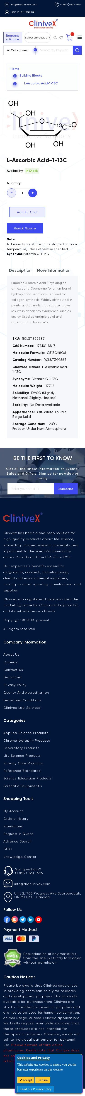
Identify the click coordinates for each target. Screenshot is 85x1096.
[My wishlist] (61, 36)
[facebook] (6, 919)
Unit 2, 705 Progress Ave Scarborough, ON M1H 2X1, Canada (47, 895)
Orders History (16, 818)
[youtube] (38, 919)
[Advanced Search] (55, 36)
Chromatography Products (26, 740)
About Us (11, 654)
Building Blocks (30, 75)
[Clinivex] (42, 24)
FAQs (7, 849)
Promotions (13, 826)
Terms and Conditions (22, 700)
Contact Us (13, 670)
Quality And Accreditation (26, 692)
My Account (13, 811)
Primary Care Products (23, 763)
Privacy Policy (15, 685)
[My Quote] (69, 37)
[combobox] (54, 50)
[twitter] (22, 919)
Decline (43, 1080)
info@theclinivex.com (23, 4)
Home (14, 69)
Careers (10, 662)
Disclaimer (12, 677)
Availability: (15, 170)
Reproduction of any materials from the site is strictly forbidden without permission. (52, 958)
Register (29, 11)
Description (20, 270)
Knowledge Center (19, 856)
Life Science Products (22, 755)
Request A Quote (18, 834)
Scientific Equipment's (22, 786)
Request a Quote (12, 37)
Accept (27, 1080)
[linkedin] (30, 919)
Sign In (15, 12)
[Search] (77, 50)
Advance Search (17, 841)
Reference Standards (22, 770)
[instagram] (14, 919)
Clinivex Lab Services (22, 707)
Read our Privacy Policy (36, 1089)
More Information (53, 270)
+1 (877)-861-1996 (70, 4)
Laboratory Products (21, 748)
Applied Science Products (25, 733)
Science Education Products (27, 778)
